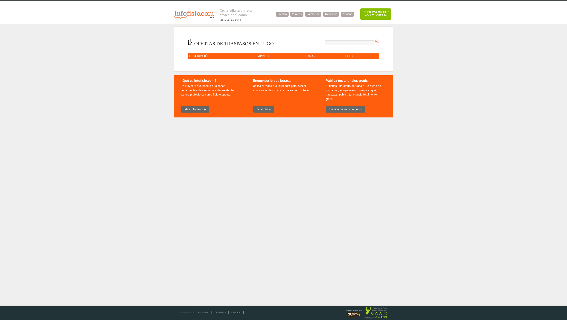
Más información (195, 109)
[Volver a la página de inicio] (194, 18)
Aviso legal (220, 312)
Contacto (236, 312)
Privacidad (203, 312)
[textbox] (349, 42)
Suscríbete (264, 109)
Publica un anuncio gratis (345, 109)
